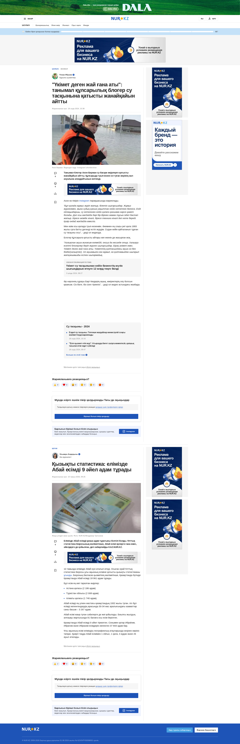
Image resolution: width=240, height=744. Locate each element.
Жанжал (65, 25)
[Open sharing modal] (55, 193)
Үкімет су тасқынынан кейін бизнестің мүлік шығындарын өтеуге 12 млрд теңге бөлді (94, 267)
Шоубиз (26, 25)
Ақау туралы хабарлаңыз (180, 730)
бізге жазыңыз (93, 367)
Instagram (84, 201)
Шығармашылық (42, 25)
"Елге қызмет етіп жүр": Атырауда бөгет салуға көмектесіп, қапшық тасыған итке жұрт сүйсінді (101, 344)
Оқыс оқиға (76, 25)
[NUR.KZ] (120, 19)
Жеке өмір (55, 25)
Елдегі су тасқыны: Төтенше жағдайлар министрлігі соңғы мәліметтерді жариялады (97, 333)
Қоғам (54, 448)
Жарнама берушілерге (206, 730)
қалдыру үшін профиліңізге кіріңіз (109, 407)
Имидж (86, 25)
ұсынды (68, 575)
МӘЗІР (30, 19)
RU (202, 19)
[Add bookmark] (55, 202)
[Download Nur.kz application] (120, 7)
